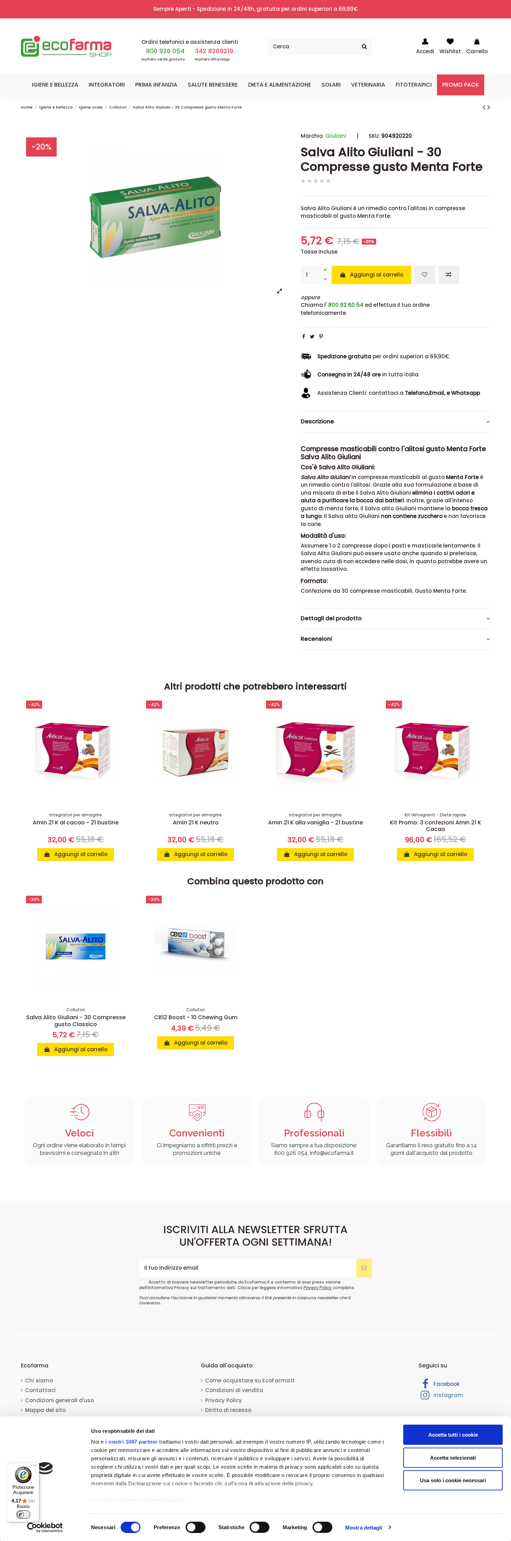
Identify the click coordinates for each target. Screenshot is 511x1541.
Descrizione (317, 421)
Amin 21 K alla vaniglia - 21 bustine (315, 823)
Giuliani (335, 135)
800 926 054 (165, 51)
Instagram (447, 1395)
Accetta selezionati (453, 1457)
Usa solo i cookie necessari (453, 1480)
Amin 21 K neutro (196, 823)
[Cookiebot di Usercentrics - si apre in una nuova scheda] (45, 1527)
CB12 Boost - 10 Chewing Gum (195, 1017)
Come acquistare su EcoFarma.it (250, 1380)
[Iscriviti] (364, 1268)
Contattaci (40, 1390)
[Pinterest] (321, 336)
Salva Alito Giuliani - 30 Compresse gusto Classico (75, 1020)
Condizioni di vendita (234, 1390)
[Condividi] (303, 336)
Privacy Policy (318, 1288)
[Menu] (35, 1467)
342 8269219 (214, 51)
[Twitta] (312, 336)
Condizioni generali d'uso (59, 1400)
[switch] (195, 1527)
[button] (55, 84)
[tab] (395, 422)
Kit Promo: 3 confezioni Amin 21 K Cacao (435, 826)
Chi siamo (39, 1380)
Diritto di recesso (228, 1410)
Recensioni (316, 639)
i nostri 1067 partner (131, 1442)
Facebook (446, 1384)
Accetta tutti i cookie (453, 1435)
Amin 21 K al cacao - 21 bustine (76, 823)
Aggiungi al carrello (376, 274)
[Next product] (488, 107)
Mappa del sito (45, 1410)
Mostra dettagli (363, 1527)
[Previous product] (484, 107)
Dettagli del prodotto (331, 618)
